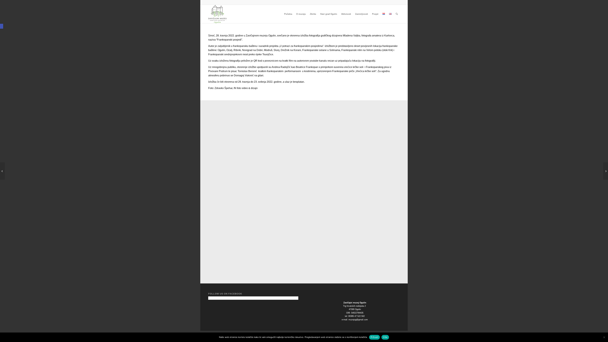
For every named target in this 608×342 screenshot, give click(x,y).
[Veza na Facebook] (397, 2)
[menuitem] (288, 14)
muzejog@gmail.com (358, 319)
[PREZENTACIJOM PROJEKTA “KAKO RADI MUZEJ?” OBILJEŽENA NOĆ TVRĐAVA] (605, 171)
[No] (604, 337)
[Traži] (397, 14)
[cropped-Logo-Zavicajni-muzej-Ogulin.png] (217, 14)
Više (385, 337)
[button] (1, 26)
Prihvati (374, 337)
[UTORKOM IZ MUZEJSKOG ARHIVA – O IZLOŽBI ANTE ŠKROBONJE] (2, 171)
